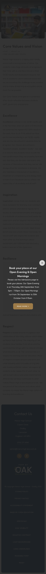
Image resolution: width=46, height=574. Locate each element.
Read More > (23, 306)
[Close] (42, 263)
